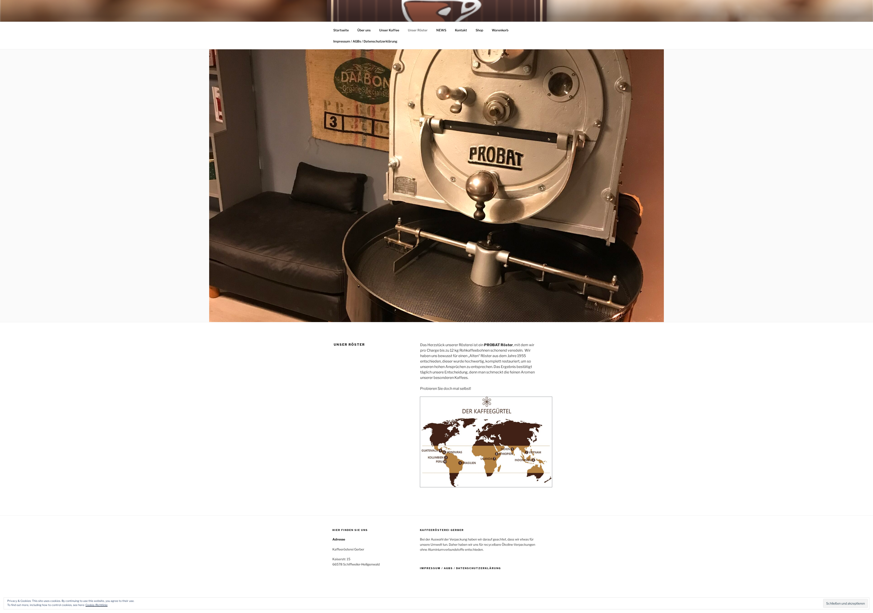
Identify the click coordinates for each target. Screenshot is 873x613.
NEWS (441, 30)
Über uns (364, 30)
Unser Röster (418, 30)
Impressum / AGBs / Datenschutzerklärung (365, 41)
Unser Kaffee (389, 30)
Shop (479, 30)
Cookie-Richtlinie (96, 605)
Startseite (341, 30)
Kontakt (461, 30)
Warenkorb (500, 30)
